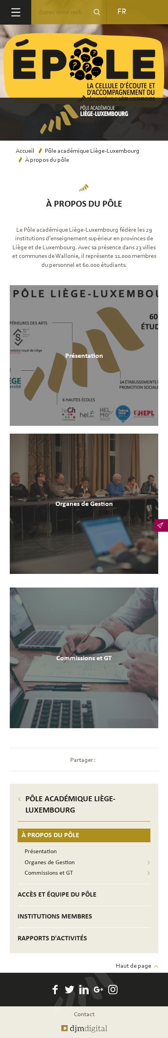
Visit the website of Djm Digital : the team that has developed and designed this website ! (84, 1029)
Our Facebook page (55, 989)
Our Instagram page (113, 989)
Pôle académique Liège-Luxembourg (92, 151)
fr (121, 12)
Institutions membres (55, 916)
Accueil (25, 151)
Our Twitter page (69, 989)
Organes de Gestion (50, 862)
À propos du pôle (50, 835)
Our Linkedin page (84, 989)
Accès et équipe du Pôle (57, 895)
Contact (84, 1014)
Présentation (41, 852)
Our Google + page (98, 989)
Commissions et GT (49, 873)
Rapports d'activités (52, 938)
